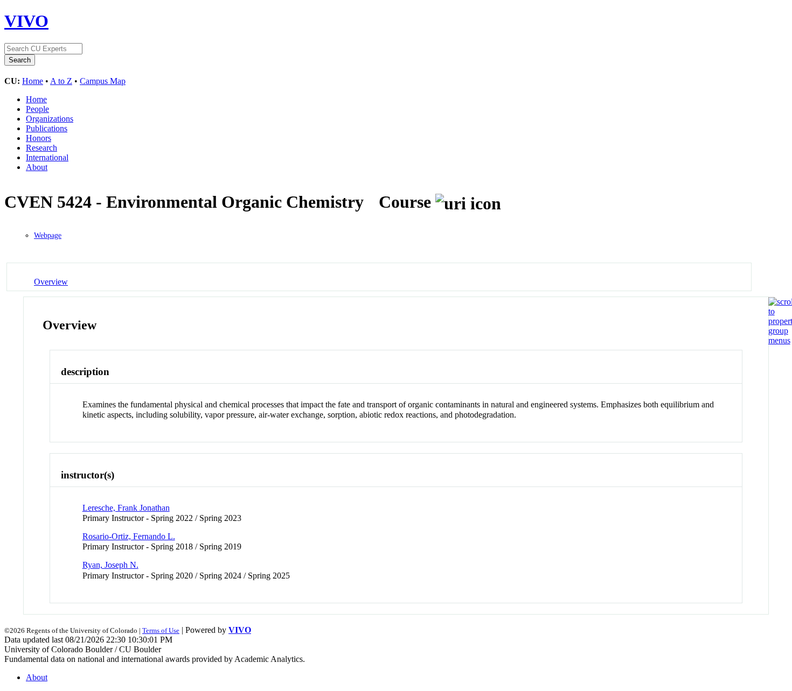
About (36, 167)
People (37, 109)
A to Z (61, 81)
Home (32, 81)
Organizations (49, 118)
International (47, 157)
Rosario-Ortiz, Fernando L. (128, 536)
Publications (46, 128)
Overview (51, 281)
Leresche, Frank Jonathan (126, 507)
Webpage (47, 235)
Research (41, 147)
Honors (38, 138)
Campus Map (103, 81)
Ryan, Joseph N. (110, 564)
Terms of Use (160, 630)
